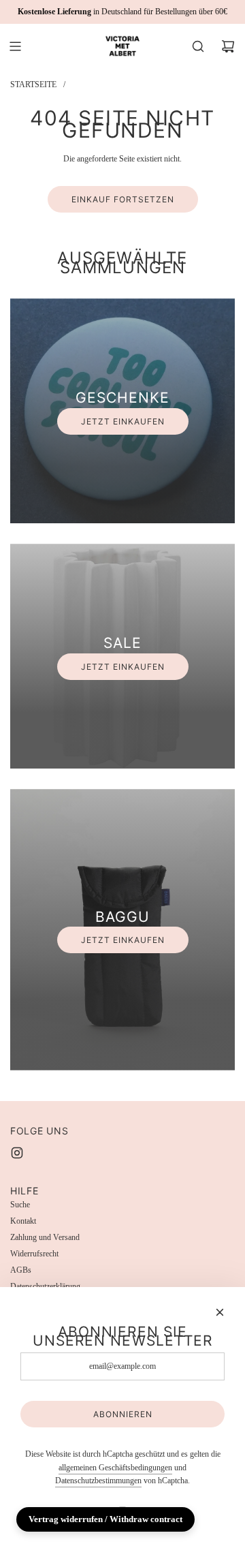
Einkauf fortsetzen (122, 199)
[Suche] (198, 46)
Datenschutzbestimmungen (98, 1480)
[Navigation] (15, 46)
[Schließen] (220, 1312)
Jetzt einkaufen (123, 421)
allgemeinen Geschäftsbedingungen (115, 1467)
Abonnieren (122, 1414)
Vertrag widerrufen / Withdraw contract (105, 1519)
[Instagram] (17, 1153)
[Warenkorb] (228, 46)
